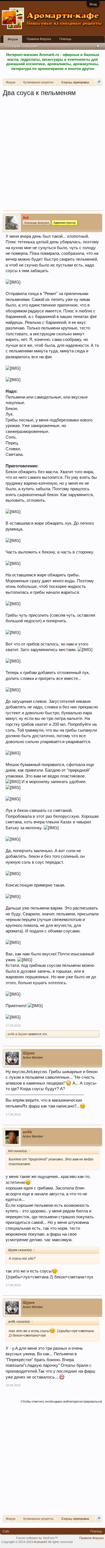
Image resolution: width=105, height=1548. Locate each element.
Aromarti (39, 1542)
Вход (93, 4)
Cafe (6, 1531)
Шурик (22, 1034)
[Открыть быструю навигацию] (99, 82)
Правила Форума (39, 39)
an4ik (11, 1034)
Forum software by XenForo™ (37, 1538)
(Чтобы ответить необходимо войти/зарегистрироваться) (61, 1401)
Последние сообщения (21, 46)
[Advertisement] (52, 155)
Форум (13, 39)
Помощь (65, 39)
